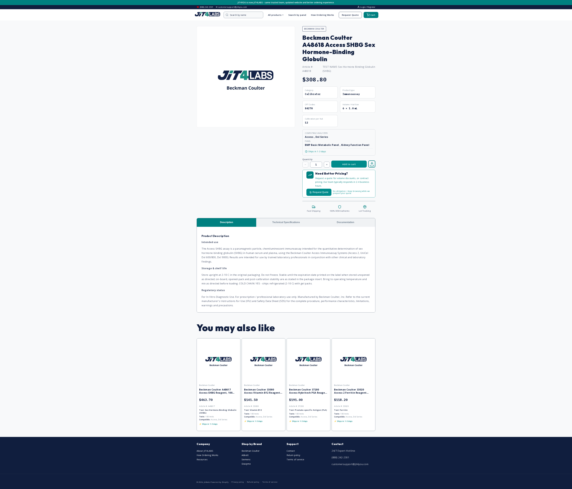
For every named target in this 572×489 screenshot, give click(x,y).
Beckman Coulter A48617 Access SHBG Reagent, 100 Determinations (215, 391)
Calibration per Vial (314, 119)
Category (309, 90)
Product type (349, 90)
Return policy (293, 455)
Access (309, 137)
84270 (309, 108)
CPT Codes (310, 104)
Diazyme (246, 463)
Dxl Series (321, 137)
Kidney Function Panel (355, 145)
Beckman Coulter (251, 450)
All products (275, 15)
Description (226, 222)
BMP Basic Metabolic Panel (322, 145)
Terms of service (295, 459)
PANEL (308, 141)
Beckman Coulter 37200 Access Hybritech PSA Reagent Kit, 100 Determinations (308, 391)
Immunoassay (351, 94)
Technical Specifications (286, 222)
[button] (372, 164)
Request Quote (350, 15)
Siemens (246, 459)
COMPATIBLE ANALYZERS (316, 133)
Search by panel (297, 15)
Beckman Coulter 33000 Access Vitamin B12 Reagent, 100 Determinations (262, 391)
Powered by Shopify (220, 482)
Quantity (307, 159)
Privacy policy (237, 482)
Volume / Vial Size (351, 104)
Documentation (345, 222)
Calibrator (313, 94)
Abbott (245, 455)
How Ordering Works (322, 15)
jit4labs (207, 482)
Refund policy (253, 482)
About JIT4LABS (205, 450)
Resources (202, 459)
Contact (291, 450)
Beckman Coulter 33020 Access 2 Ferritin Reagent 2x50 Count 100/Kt (350, 391)
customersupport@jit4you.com (350, 464)
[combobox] (245, 15)
